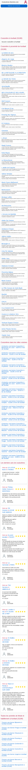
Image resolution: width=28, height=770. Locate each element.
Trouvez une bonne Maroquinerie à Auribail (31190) (13, 765)
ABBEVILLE (6, 589)
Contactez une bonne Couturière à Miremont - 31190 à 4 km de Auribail (13, 353)
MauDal (4, 294)
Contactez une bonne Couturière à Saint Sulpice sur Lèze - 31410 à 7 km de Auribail (13, 390)
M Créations (6, 123)
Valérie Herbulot (7, 173)
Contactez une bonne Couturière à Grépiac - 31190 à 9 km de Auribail (13, 401)
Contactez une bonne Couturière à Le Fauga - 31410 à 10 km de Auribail (14, 440)
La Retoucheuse (7, 160)
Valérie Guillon (6, 236)
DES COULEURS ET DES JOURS (13, 92)
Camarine (5, 130)
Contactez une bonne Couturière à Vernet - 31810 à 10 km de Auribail (13, 435)
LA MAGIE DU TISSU (9, 79)
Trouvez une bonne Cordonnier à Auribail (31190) (12, 744)
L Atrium (4, 138)
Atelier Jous (5, 258)
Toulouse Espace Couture (10, 322)
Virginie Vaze (6, 335)
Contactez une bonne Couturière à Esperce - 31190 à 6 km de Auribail (13, 377)
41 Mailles (11, 638)
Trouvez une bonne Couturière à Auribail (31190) (12, 749)
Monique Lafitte (7, 197)
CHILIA (4, 301)
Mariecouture (6, 189)
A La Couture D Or (8, 307)
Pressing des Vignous (9, 114)
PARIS (12, 565)
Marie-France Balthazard (10, 182)
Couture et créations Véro (10, 314)
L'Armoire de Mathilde (9, 214)
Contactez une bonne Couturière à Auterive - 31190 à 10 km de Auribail (14, 450)
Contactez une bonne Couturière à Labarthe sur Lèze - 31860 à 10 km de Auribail (13, 457)
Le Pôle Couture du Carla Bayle (12, 288)
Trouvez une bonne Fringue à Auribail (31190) (14, 728)
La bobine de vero (7, 52)
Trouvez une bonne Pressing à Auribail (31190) (12, 739)
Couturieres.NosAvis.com (10, 2)
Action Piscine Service (9, 328)
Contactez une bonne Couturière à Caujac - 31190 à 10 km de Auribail (13, 445)
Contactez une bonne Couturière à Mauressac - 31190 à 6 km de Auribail (13, 371)
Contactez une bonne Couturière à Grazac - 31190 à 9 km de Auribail (13, 413)
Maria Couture (6, 280)
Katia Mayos (6, 152)
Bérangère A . (6, 243)
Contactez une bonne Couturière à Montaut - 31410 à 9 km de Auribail (13, 419)
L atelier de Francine (8, 167)
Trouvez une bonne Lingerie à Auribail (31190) (14, 754)
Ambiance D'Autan (8, 229)
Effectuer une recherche (14, 6)
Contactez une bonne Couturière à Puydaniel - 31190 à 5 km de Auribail (14, 365)
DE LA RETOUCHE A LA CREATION (14, 72)
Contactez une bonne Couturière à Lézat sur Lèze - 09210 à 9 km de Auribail (13, 408)
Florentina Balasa (7, 272)
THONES (11, 469)
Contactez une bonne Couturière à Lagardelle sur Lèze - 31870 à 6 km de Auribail (13, 383)
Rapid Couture (6, 145)
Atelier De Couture (8, 220)
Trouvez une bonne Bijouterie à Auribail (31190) (12, 723)
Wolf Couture (6, 101)
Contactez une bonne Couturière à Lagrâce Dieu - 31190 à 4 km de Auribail (13, 359)
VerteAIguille (6, 86)
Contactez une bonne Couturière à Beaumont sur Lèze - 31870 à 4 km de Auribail (13, 347)
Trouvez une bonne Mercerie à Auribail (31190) (12, 760)
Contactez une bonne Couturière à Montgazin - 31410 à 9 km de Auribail (14, 424)
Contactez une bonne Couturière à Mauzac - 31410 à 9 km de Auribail (13, 429)
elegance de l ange (8, 59)
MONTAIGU (6, 491)
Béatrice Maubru (7, 65)
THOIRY (11, 537)
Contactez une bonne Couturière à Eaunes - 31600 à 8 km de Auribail (13, 396)
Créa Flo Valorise (7, 251)
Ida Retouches (6, 205)
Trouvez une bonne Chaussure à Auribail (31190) (12, 733)
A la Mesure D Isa (7, 108)
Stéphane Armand (7, 265)
